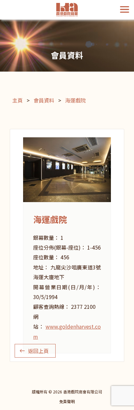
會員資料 (44, 100)
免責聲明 (67, 401)
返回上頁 (38, 351)
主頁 (17, 100)
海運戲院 (75, 100)
